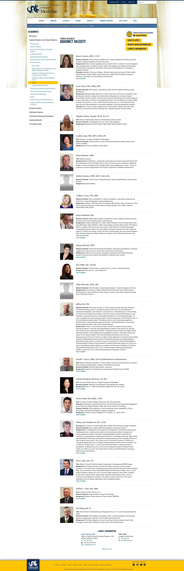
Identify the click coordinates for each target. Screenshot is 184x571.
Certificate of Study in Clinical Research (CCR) (43, 79)
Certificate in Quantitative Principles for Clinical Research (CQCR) (43, 74)
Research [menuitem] (78, 21)
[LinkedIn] (144, 564)
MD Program (33, 36)
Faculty (34, 82)
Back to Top (107, 549)
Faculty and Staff (114, 2)
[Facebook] (134, 564)
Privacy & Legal (77, 563)
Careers (70, 563)
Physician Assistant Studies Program (40, 91)
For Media (63, 563)
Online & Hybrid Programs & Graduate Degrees (41, 50)
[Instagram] (137, 564)
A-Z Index (56, 563)
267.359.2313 (125, 538)
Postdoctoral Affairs (35, 108)
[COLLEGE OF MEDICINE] (44, 12)
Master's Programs (35, 46)
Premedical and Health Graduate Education (42, 88)
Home (30, 25)
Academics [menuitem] (41, 21)
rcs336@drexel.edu (90, 545)
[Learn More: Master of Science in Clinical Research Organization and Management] (140, 36)
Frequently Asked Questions (40, 85)
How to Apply (35, 66)
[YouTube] (141, 564)
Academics (38, 25)
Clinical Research (35, 62)
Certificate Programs (36, 54)
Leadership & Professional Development (41, 116)
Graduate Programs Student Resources (41, 99)
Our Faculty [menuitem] (66, 21)
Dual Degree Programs (36, 112)
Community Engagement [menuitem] (106, 21)
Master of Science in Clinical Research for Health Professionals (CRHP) (44, 69)
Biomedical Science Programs (39, 57)
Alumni (123, 2)
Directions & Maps (93, 563)
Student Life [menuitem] (90, 21)
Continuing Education (35, 120)
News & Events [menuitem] (123, 21)
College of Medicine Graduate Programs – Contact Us (42, 103)
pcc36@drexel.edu (126, 540)
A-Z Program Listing (35, 124)
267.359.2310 (88, 540)
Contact (85, 563)
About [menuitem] (135, 21)
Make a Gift (131, 2)
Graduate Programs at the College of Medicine (56, 25)
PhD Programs (34, 44)
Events (32, 97)
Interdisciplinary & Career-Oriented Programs (43, 59)
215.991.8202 (120, 567)
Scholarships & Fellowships (38, 94)
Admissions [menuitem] (53, 21)
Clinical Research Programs (79, 25)
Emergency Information (105, 563)
